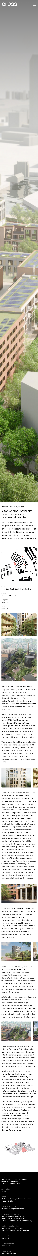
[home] (9, 4)
